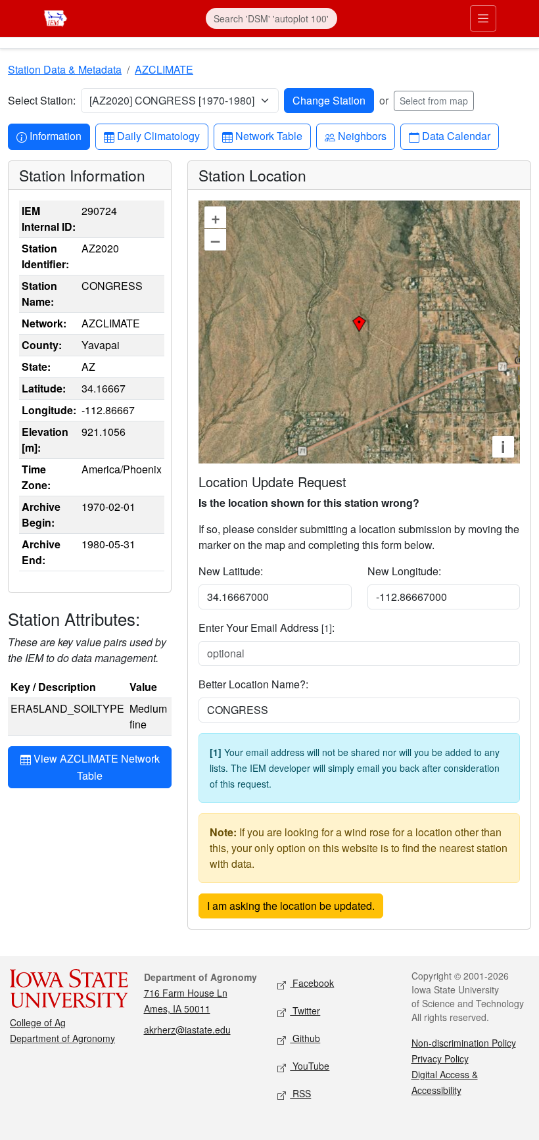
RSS (300, 1093)
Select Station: (42, 100)
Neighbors (362, 135)
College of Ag (38, 1022)
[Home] (55, 16)
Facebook (312, 982)
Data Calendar (455, 135)
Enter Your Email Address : (267, 627)
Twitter (305, 1010)
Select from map (434, 100)
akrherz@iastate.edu (187, 1029)
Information (55, 135)
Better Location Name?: (253, 684)
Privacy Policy (440, 1058)
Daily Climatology (158, 135)
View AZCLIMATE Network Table (95, 767)
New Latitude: (231, 571)
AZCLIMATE (164, 69)
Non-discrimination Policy (463, 1042)
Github (305, 1038)
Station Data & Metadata (65, 69)
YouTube (309, 1065)
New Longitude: (404, 571)
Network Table (268, 135)
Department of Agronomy (62, 1038)
